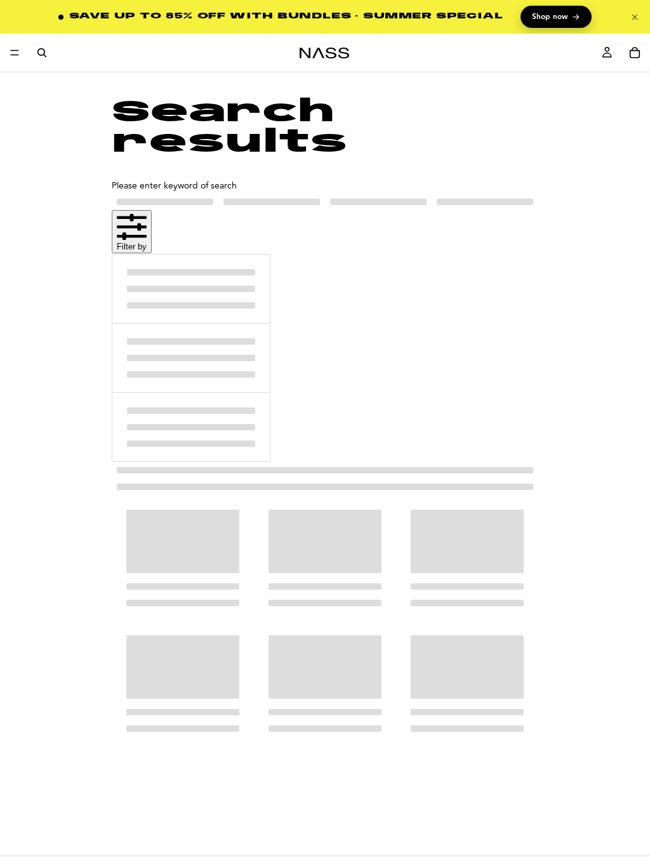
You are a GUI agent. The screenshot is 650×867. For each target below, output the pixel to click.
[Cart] (635, 53)
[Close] (635, 17)
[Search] (42, 53)
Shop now (556, 17)
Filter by (132, 246)
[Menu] (14, 52)
